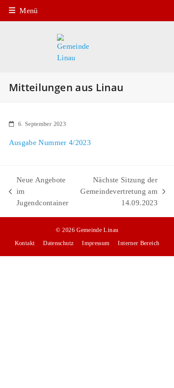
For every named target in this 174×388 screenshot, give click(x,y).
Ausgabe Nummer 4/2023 (50, 142)
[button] (23, 10)
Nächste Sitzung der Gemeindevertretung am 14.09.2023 (117, 192)
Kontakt (25, 243)
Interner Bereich (138, 243)
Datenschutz (58, 243)
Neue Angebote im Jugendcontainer (39, 192)
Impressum (95, 243)
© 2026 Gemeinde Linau (87, 230)
